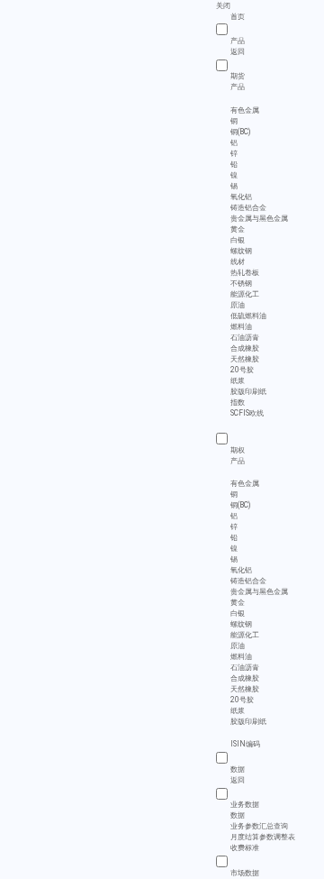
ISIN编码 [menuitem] (245, 744)
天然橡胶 (244, 358)
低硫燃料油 (248, 315)
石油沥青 (244, 337)
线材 (237, 261)
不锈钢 (241, 283)
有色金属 (244, 109)
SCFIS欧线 (247, 412)
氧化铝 (241, 196)
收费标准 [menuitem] (244, 848)
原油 (237, 304)
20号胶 (242, 369)
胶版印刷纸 (248, 391)
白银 (237, 239)
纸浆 (237, 380)
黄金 (237, 228)
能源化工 (244, 293)
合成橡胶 (244, 348)
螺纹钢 (241, 250)
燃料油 (241, 326)
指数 (237, 402)
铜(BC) (240, 131)
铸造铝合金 (248, 207)
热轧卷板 (244, 272)
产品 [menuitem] (237, 87)
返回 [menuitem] (237, 51)
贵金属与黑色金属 (259, 218)
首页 (237, 16)
